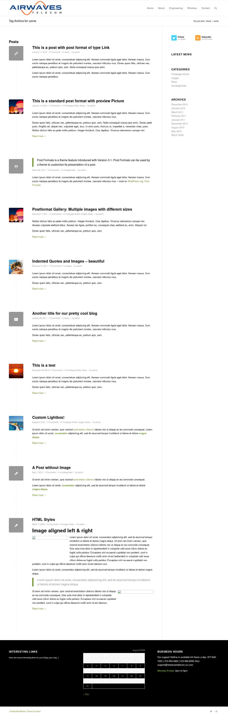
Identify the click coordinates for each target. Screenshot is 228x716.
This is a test (43, 365)
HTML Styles (43, 519)
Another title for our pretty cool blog (64, 313)
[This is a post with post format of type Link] (16, 53)
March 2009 (177, 135)
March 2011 (177, 112)
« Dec (86, 694)
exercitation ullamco (83, 429)
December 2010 (179, 123)
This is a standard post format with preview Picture (78, 100)
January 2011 (178, 119)
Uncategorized (69, 170)
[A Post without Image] (16, 473)
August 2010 (177, 127)
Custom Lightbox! (48, 417)
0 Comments (54, 52)
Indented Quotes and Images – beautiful (68, 261)
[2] (16, 106)
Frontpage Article (71, 105)
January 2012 (178, 108)
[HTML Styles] (16, 525)
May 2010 (176, 131)
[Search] (215, 8)
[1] (16, 423)
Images (84, 214)
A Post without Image (51, 467)
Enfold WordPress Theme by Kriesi (25, 711)
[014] (16, 267)
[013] (16, 371)
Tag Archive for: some (22, 21)
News (66, 52)
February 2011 (178, 115)
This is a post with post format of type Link (71, 47)
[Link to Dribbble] (216, 711)
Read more (37, 136)
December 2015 (179, 104)
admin (77, 52)
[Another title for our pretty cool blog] (16, 319)
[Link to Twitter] (211, 711)
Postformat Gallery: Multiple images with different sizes (82, 209)
